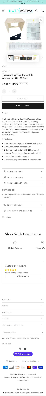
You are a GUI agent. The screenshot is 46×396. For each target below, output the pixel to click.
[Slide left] (4, 2)
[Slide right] (42, 2)
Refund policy (25, 377)
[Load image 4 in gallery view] (29, 58)
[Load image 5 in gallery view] (35, 58)
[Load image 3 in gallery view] (23, 58)
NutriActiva (19, 374)
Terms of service (24, 380)
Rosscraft (5, 71)
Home (4, 66)
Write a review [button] (23, 276)
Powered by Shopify (11, 377)
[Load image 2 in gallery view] (17, 58)
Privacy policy (36, 377)
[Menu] (3, 10)
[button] (36, 10)
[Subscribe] (42, 333)
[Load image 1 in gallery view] (10, 58)
